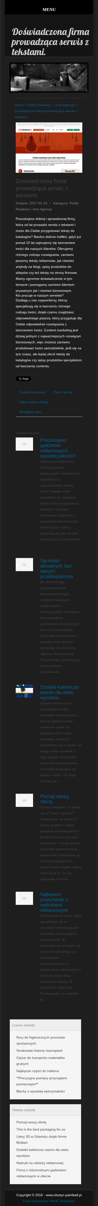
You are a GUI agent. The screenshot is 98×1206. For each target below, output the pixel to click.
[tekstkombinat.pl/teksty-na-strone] (49, 125)
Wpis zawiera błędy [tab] (34, 402)
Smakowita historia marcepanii (39, 1050)
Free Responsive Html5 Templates (49, 1201)
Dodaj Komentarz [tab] (33, 392)
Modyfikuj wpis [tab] (30, 412)
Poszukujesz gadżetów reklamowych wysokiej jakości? (58, 448)
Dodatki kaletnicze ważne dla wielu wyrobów (59, 692)
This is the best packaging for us (40, 1129)
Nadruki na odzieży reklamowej (39, 1163)
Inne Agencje (65, 105)
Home (19, 105)
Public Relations (39, 105)
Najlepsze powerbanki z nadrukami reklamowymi (54, 902)
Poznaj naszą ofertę (31, 1122)
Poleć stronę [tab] (63, 392)
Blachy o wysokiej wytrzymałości (40, 1091)
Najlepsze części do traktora (37, 1071)
